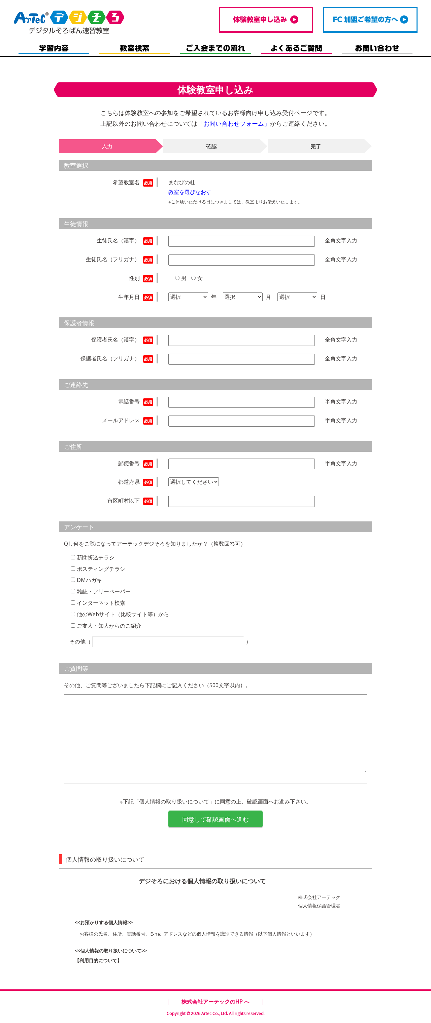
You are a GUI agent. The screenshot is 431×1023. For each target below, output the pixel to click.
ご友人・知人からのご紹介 (109, 625)
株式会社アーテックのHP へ (215, 1001)
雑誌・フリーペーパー (104, 591)
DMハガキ (89, 580)
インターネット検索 (101, 602)
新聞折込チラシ (95, 557)
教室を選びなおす (189, 192)
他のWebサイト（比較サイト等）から (123, 614)
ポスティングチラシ (101, 569)
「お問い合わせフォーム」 (233, 123)
